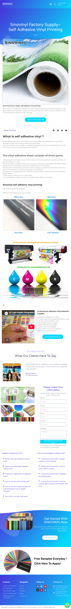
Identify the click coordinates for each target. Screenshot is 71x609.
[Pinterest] (41, 590)
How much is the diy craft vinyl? (16, 496)
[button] (50, 4)
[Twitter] (41, 586)
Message (43, 428)
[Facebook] (37, 586)
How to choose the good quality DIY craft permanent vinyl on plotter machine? (17, 489)
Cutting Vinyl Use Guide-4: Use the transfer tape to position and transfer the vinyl (53, 483)
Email (42, 413)
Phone (42, 405)
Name (42, 398)
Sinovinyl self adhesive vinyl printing (22, 185)
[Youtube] (45, 586)
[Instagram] (37, 590)
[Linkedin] (45, 590)
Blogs (35, 35)
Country (43, 421)
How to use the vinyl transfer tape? (17, 481)
